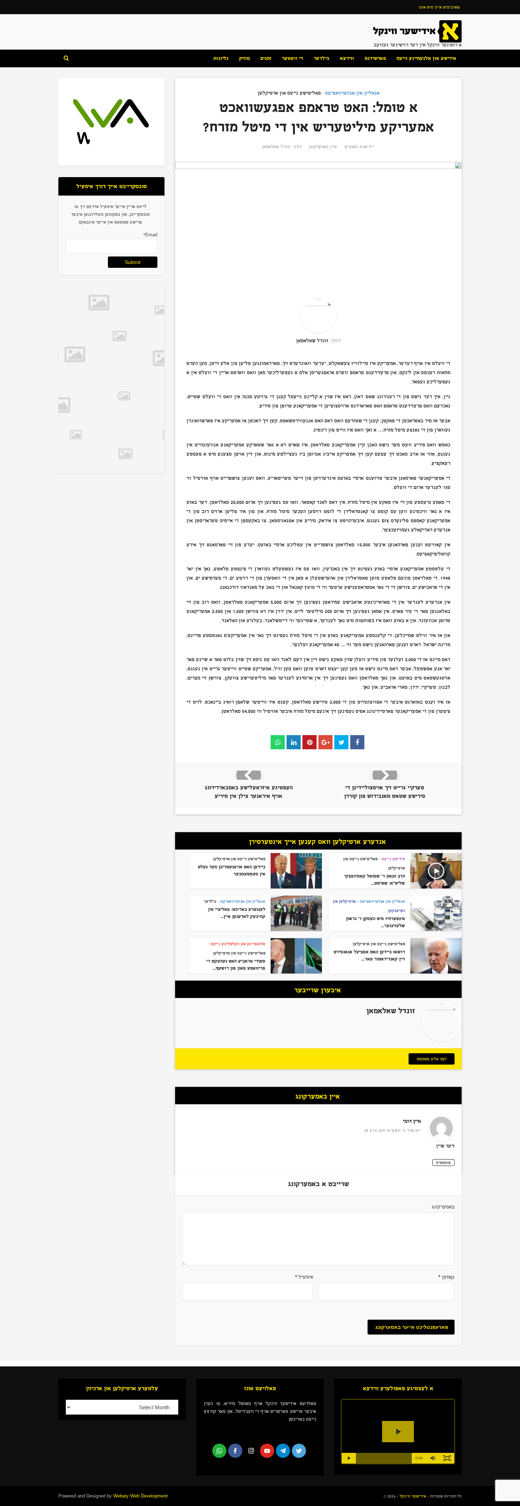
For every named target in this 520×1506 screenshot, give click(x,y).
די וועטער (292, 58)
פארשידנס (375, 58)
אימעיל (304, 1277)
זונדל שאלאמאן (276, 146)
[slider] (384, 1458)
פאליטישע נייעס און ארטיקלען (289, 93)
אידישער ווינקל (412, 1496)
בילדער (321, 58)
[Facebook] (235, 1451)
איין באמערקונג (323, 146)
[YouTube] (267, 1451)
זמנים (265, 58)
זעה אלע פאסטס (431, 1058)
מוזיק (244, 58)
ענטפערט (443, 1162)
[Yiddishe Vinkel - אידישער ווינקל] (417, 31)
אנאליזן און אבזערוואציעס (352, 93)
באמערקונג (443, 1207)
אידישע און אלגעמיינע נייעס (426, 58)
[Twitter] (299, 1451)
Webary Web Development (140, 1496)
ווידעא (347, 58)
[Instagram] (251, 1451)
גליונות (221, 58)
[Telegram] (283, 1451)
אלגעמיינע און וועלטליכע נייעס (238, 943)
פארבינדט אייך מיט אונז (439, 7)
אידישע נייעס (393, 858)
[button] (433, 1458)
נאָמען (446, 1277)
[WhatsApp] (219, 1451)
